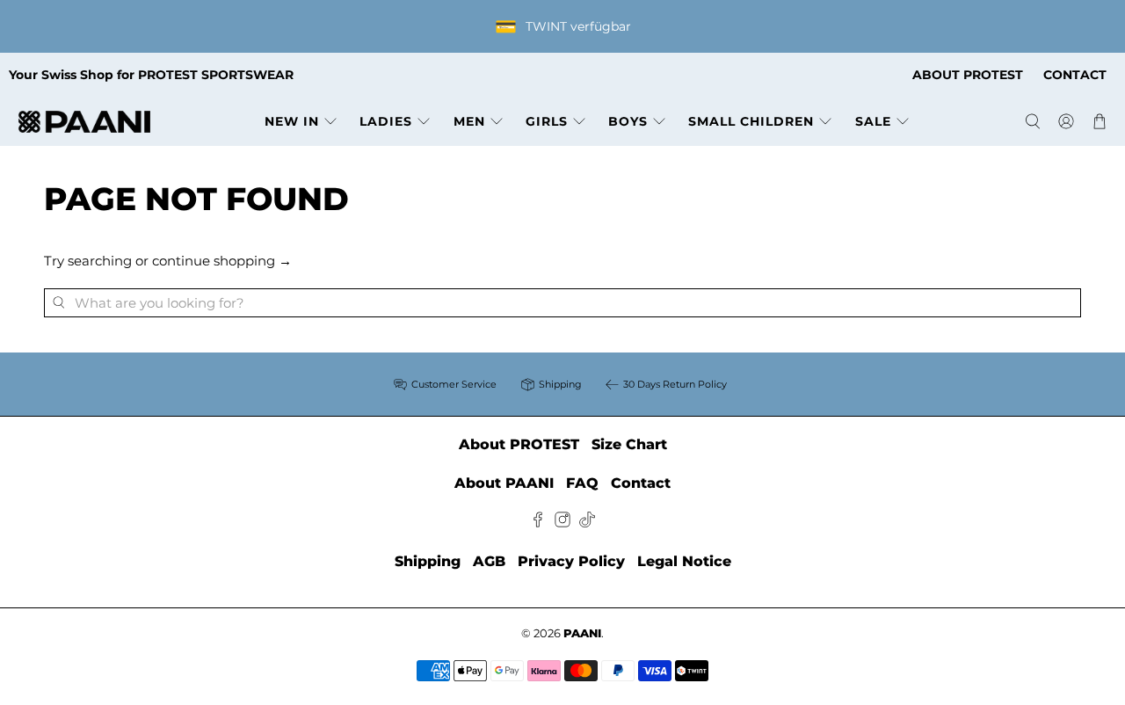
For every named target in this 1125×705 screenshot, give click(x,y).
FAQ (582, 483)
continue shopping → (222, 260)
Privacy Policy (571, 561)
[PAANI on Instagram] (562, 522)
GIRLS (547, 121)
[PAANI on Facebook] (538, 522)
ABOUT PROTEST (967, 75)
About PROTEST (519, 444)
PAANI (582, 633)
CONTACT (1075, 75)
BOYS (628, 121)
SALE (873, 121)
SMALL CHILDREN (751, 121)
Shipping (428, 561)
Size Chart (629, 444)
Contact (641, 483)
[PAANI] (84, 122)
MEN (469, 121)
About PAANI (504, 483)
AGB (489, 561)
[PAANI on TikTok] (587, 522)
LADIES (385, 121)
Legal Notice (684, 561)
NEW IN (292, 121)
